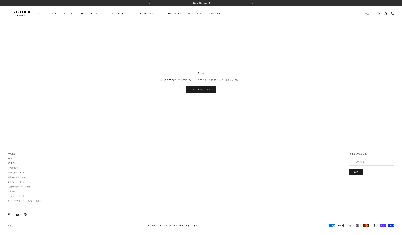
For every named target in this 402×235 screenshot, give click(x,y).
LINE (229, 14)
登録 (356, 172)
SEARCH (12, 163)
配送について (13, 168)
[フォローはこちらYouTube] (17, 214)
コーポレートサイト (16, 196)
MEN (54, 14)
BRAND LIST (98, 14)
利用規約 (11, 191)
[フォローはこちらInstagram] (9, 214)
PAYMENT (214, 14)
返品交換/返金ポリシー (17, 177)
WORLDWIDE (195, 14)
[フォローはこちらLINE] (25, 214)
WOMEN (67, 14)
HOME (41, 14)
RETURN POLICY (172, 14)
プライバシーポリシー (17, 182)
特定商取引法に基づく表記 (19, 187)
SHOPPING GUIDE (144, 14)
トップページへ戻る (201, 90)
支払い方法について (16, 173)
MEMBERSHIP (120, 14)
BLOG (81, 14)
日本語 (366, 14)
